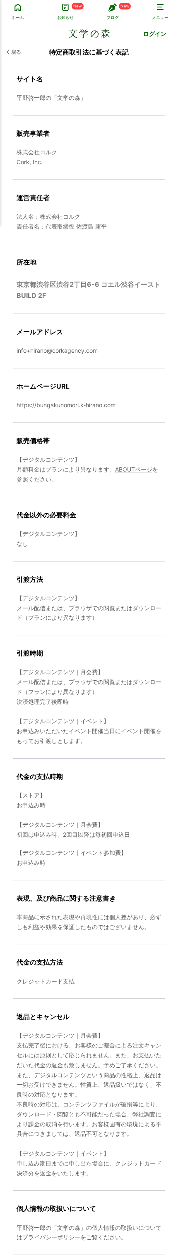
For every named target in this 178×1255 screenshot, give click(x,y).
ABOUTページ (133, 469)
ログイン (154, 33)
